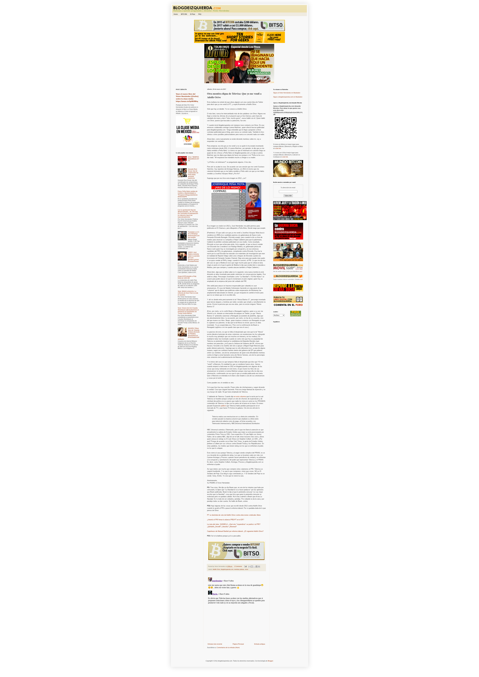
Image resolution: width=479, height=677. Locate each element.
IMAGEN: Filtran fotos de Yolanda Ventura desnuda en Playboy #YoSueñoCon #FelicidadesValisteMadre (189, 333)
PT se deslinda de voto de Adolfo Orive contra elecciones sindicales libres (234, 515)
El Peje (192, 14)
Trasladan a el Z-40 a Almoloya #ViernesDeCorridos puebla (193, 234)
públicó (223, 406)
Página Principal (238, 644)
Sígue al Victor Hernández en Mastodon (286, 93)
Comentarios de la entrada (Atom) (228, 647)
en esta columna (240, 396)
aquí (301, 271)
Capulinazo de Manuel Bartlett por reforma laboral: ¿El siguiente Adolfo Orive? (235, 531)
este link (278, 148)
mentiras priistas (239, 569)
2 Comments (238, 566)
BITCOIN (184, 14)
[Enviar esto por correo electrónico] (249, 566)
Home (176, 14)
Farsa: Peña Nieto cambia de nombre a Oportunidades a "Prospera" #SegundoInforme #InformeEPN (188, 194)
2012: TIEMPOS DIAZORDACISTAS (193, 159)
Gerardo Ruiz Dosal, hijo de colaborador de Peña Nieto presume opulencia (193, 173)
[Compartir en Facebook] (256, 566)
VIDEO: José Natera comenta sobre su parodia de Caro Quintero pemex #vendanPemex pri (188, 257)
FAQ (199, 14)
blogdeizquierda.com (227, 569)
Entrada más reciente (215, 644)
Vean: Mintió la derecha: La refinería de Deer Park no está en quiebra (188, 293)
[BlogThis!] (252, 566)
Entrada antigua (259, 644)
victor (246, 569)
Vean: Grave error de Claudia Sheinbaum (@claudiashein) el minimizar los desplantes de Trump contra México (188, 310)
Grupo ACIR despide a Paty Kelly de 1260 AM (187, 277)
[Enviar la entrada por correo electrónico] (245, 566)
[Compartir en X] (254, 566)
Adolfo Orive (216, 569)
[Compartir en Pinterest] (259, 566)
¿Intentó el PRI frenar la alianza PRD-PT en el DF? (225, 520)
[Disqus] (236, 607)
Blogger (270, 661)
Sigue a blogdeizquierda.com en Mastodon (287, 97)
